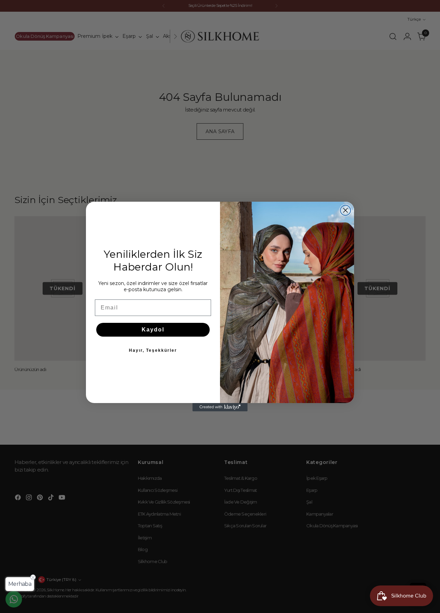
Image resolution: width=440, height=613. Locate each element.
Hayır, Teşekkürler (153, 350)
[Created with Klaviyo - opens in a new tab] (220, 407)
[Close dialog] (345, 210)
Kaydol (153, 329)
